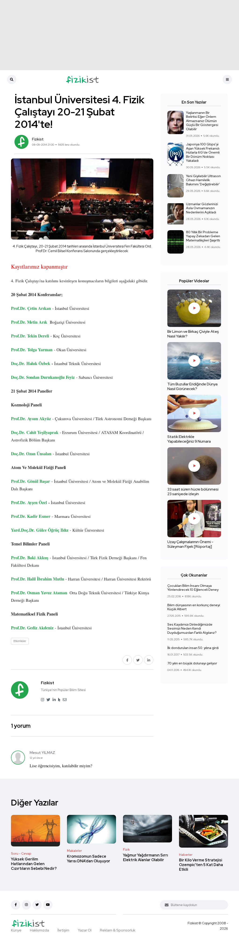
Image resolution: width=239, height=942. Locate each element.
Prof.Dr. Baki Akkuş (29, 558)
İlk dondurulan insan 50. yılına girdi (193, 648)
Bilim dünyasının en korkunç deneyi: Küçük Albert (194, 607)
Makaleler (74, 851)
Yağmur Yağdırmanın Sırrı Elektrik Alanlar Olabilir (145, 857)
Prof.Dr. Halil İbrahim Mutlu (37, 579)
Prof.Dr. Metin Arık (29, 322)
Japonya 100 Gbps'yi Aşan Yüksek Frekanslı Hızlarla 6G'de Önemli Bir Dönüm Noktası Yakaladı (203, 152)
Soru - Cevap (21, 853)
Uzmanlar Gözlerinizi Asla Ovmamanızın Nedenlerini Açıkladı (202, 208)
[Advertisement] (119, 35)
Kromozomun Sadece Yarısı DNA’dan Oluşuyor (88, 858)
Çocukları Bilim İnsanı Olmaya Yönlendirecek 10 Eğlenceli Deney (192, 588)
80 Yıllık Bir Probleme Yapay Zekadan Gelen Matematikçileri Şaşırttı (203, 236)
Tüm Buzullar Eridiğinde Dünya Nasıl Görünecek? (192, 386)
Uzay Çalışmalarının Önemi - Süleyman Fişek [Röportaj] (190, 544)
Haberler (186, 854)
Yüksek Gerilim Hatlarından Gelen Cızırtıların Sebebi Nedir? (34, 864)
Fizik (126, 849)
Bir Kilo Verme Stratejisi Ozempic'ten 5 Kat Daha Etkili (201, 865)
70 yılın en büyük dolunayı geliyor (192, 663)
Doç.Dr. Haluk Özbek (30, 363)
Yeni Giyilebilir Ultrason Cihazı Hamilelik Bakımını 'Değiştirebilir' (203, 180)
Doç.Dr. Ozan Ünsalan (31, 454)
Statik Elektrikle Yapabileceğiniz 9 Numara (189, 439)
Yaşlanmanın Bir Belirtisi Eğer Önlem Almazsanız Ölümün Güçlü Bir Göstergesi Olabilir (202, 121)
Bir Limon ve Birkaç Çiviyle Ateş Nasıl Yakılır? (193, 334)
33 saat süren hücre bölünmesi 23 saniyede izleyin (192, 491)
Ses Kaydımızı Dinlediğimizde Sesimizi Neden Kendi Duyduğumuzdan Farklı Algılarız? (192, 628)
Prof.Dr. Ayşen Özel (29, 502)
